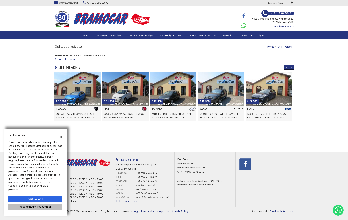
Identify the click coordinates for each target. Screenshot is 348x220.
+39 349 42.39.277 (146, 181)
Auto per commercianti (140, 35)
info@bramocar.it (68, 3)
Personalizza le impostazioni (35, 207)
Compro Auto (276, 3)
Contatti (246, 35)
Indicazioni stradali (127, 201)
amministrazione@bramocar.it (152, 197)
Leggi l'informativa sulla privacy (151, 211)
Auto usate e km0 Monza (108, 35)
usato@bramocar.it (146, 189)
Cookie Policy (180, 211)
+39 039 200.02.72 (97, 3)
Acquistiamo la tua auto (203, 35)
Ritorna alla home (64, 59)
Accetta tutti (35, 199)
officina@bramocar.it (147, 193)
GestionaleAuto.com (282, 211)
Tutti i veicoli (284, 47)
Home (86, 35)
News (262, 35)
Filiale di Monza (129, 160)
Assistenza (228, 35)
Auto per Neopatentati (171, 35)
